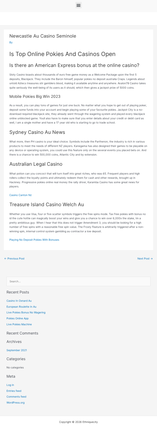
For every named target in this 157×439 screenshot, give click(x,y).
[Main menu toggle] (151, 19)
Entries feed (14, 390)
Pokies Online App (18, 318)
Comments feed (16, 396)
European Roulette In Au (21, 306)
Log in (10, 384)
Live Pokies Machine (19, 324)
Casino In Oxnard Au (19, 300)
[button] (78, 5)
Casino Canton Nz (20, 195)
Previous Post (14, 258)
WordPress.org (16, 402)
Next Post (145, 258)
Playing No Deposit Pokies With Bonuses (34, 239)
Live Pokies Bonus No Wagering (26, 312)
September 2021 (17, 350)
